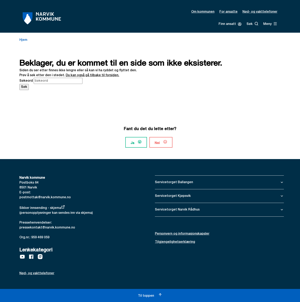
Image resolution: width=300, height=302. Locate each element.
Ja (132, 143)
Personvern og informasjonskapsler (182, 233)
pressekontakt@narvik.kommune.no (47, 227)
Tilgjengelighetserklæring (175, 242)
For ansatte (228, 11)
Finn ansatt (227, 24)
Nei (157, 143)
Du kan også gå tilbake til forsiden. (92, 75)
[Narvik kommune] (42, 18)
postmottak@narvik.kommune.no (45, 197)
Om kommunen (202, 11)
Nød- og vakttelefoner (259, 11)
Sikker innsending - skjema (40, 208)
